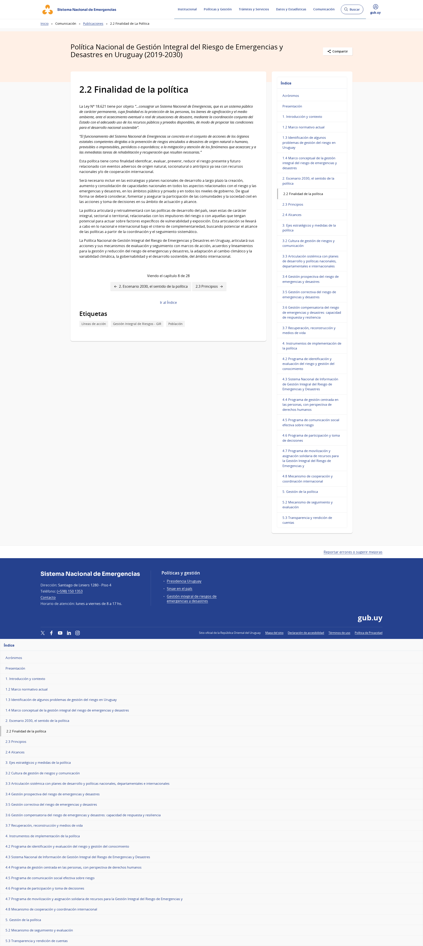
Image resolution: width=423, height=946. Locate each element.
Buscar (352, 10)
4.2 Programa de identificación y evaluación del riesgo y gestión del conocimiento (308, 364)
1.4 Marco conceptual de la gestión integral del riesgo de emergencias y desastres (309, 163)
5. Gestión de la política (300, 491)
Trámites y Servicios (254, 9)
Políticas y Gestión (218, 9)
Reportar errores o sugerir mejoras (353, 552)
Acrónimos (290, 95)
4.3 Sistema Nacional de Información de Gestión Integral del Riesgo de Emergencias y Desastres (310, 384)
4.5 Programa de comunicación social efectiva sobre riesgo (310, 422)
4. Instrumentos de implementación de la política (311, 346)
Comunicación (324, 9)
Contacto (48, 597)
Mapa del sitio (274, 633)
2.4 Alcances (291, 214)
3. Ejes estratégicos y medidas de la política (309, 228)
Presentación (292, 106)
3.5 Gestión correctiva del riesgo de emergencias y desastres (309, 294)
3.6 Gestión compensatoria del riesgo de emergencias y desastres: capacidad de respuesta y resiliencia (311, 312)
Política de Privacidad (368, 633)
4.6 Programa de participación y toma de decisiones (311, 438)
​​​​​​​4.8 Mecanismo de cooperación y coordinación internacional (307, 478)
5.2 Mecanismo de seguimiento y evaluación (307, 504)
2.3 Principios (207, 286)
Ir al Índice (168, 302)
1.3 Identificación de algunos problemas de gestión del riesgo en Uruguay (309, 142)
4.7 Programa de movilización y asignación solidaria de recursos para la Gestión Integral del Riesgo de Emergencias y (310, 458)
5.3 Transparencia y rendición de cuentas (307, 520)
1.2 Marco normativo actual (303, 127)
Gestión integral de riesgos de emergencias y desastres (192, 598)
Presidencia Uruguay (184, 581)
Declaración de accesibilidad (306, 633)
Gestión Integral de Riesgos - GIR (137, 324)
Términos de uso (339, 633)
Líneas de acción (94, 324)
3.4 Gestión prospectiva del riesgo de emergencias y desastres (310, 279)
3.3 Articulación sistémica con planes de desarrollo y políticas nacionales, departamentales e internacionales (310, 261)
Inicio (44, 23)
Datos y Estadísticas (291, 9)
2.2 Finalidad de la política (303, 193)
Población (175, 324)
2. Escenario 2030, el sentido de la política (153, 286)
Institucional (187, 9)
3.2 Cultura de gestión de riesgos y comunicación (308, 243)
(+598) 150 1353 (70, 591)
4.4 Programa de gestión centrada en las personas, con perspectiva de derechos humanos (310, 404)
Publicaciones (93, 23)
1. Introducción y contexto (302, 116)
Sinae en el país (179, 588)
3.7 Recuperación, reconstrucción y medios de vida (309, 330)
